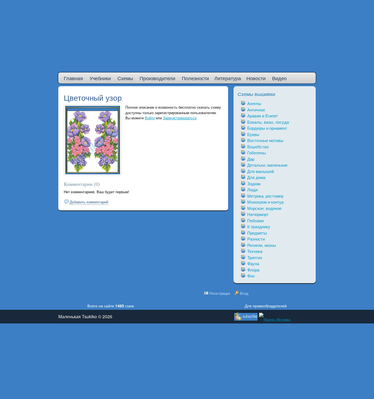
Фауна (253, 263)
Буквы (253, 134)
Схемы (125, 78)
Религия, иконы (261, 245)
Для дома (256, 177)
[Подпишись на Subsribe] (246, 315)
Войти (150, 117)
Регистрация (219, 293)
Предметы (257, 233)
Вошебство (258, 146)
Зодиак (254, 183)
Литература (227, 78)
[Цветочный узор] (92, 172)
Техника (254, 251)
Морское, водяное (264, 208)
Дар (250, 159)
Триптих (254, 257)
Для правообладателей (266, 305)
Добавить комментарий (89, 201)
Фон (251, 276)
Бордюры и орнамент (267, 128)
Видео (279, 78)
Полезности (195, 78)
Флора (253, 270)
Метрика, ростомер (265, 196)
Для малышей (260, 171)
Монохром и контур (265, 202)
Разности (256, 239)
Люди (252, 189)
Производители (157, 78)
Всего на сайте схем (110, 305)
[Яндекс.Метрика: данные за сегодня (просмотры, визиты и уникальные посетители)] (274, 319)
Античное (256, 109)
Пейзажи (255, 220)
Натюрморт (258, 214)
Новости (256, 78)
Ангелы (254, 103)
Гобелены (256, 152)
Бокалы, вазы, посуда (268, 122)
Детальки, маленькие (267, 165)
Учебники (100, 78)
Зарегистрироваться (180, 117)
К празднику (258, 226)
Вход (244, 293)
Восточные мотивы (265, 140)
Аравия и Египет (262, 115)
